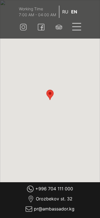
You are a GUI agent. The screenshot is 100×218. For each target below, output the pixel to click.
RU (65, 12)
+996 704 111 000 (54, 188)
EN (74, 12)
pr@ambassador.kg (54, 209)
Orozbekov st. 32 (54, 199)
